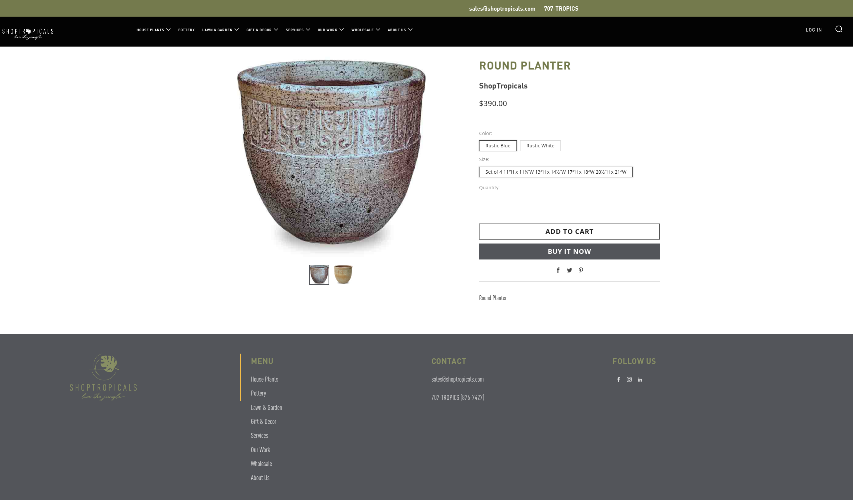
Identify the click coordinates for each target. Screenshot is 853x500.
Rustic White (540, 145)
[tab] (319, 275)
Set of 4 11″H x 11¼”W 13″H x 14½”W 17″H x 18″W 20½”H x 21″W (555, 172)
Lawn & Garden (217, 30)
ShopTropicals (503, 85)
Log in (814, 30)
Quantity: (489, 187)
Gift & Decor (259, 30)
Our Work (328, 30)
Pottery (186, 30)
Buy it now (569, 251)
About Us (397, 30)
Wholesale (363, 30)
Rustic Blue (497, 145)
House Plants (150, 30)
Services (295, 30)
